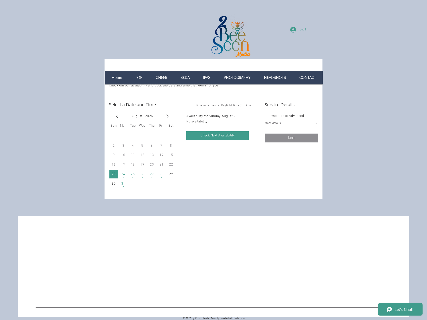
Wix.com (240, 318)
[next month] (167, 116)
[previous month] (117, 116)
